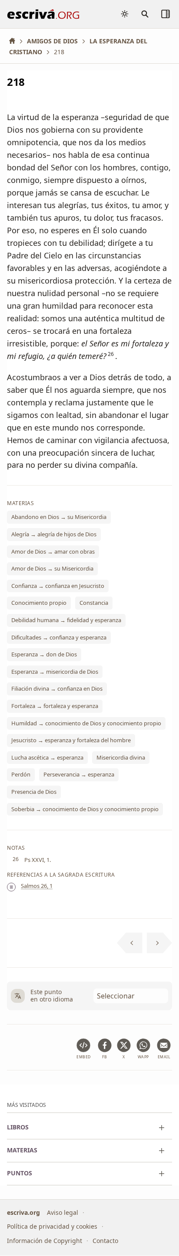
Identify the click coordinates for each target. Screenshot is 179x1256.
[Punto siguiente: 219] (159, 943)
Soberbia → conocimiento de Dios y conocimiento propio (85, 809)
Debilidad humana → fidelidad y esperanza (66, 620)
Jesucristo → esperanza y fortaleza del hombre (71, 740)
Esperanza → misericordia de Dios (54, 671)
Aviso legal (62, 1212)
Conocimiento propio (38, 603)
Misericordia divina (120, 757)
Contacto (105, 1240)
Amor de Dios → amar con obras (53, 551)
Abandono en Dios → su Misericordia (58, 517)
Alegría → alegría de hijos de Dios (53, 534)
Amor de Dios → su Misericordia (52, 569)
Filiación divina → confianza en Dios (57, 689)
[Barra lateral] (165, 14)
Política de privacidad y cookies (52, 1227)
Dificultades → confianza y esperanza (58, 637)
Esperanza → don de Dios (44, 655)
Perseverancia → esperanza (78, 775)
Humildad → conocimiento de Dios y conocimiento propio (86, 723)
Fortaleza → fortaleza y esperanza (54, 706)
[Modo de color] (125, 14)
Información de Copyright (44, 1240)
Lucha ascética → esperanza (47, 757)
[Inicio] (15, 41)
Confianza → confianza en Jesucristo (57, 586)
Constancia (94, 603)
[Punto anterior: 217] (130, 943)
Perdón (20, 775)
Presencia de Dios (33, 792)
